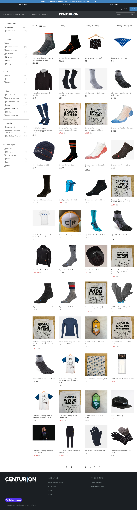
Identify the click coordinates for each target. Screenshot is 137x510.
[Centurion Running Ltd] (68, 15)
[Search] (132, 14)
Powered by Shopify (30, 505)
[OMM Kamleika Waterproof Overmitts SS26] (122, 292)
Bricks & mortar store (97, 486)
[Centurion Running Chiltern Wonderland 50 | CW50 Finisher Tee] (44, 327)
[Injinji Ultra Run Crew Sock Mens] (96, 221)
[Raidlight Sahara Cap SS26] (70, 186)
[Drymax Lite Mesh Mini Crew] (96, 186)
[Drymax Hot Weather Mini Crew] (122, 114)
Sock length (10, 145)
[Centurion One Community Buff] (96, 364)
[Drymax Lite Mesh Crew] (70, 292)
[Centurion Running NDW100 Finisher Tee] (122, 327)
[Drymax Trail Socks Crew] (70, 256)
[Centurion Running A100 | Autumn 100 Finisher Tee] (96, 292)
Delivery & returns (96, 482)
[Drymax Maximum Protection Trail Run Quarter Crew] (44, 44)
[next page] (99, 467)
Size (7, 91)
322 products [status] (65, 26)
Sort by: (124, 26)
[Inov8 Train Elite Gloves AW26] (96, 436)
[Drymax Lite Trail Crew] (70, 151)
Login (126, 9)
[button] (8, 14)
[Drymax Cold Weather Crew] (44, 186)
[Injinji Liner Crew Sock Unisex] (96, 79)
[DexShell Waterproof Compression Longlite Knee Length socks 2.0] (44, 114)
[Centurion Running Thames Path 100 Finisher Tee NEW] (44, 401)
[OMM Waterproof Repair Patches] (122, 364)
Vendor (8, 40)
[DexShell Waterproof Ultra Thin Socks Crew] (70, 79)
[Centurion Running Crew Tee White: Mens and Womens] (44, 221)
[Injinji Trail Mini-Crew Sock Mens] (44, 364)
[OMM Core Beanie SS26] (44, 151)
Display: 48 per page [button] (92, 26)
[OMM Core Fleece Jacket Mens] (44, 256)
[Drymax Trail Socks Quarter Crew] (44, 292)
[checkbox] (16, 27)
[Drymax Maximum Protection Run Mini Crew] (96, 151)
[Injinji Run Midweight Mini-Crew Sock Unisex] (122, 79)
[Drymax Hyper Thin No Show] (122, 151)
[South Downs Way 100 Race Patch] (96, 327)
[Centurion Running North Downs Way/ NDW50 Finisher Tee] (122, 256)
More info (91, 1)
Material (9, 123)
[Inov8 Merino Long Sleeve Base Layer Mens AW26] (70, 327)
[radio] (40, 26)
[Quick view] (53, 53)
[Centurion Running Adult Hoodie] (44, 79)
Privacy (50, 494)
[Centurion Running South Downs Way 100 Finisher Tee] (96, 114)
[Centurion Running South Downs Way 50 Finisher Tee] (70, 114)
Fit (7, 72)
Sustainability (52, 486)
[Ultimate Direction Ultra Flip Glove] (122, 436)
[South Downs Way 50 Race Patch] (96, 401)
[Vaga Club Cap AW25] (96, 256)
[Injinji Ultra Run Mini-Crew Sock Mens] (122, 221)
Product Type (11, 24)
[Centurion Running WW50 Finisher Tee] (70, 401)
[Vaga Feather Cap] (122, 401)
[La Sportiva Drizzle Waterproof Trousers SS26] (70, 436)
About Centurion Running (55, 482)
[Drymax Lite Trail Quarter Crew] (70, 44)
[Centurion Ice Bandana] (122, 44)
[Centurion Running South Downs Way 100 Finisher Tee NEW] (70, 364)
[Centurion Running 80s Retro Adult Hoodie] (44, 436)
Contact (50, 490)
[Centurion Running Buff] (96, 44)
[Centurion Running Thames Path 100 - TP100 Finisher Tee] (122, 186)
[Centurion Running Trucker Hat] (70, 221)
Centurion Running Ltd (16, 505)
